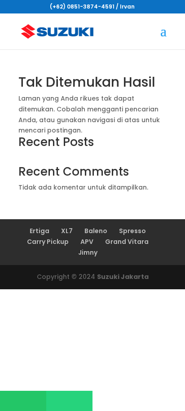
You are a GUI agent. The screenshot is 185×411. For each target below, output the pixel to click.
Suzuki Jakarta (123, 276)
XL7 (67, 230)
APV (86, 241)
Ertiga (39, 230)
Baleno (95, 230)
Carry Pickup (48, 241)
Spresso (132, 230)
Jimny (87, 252)
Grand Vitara (127, 241)
